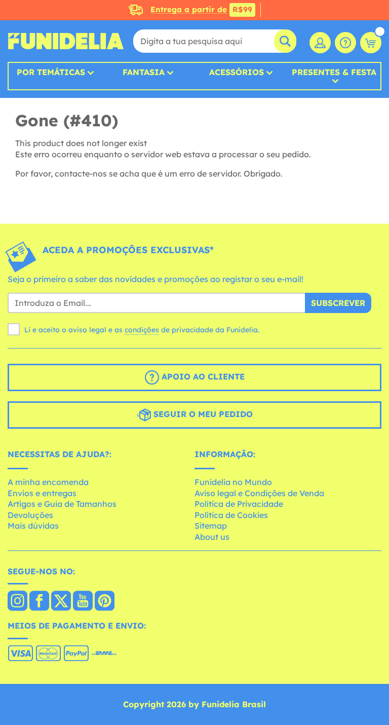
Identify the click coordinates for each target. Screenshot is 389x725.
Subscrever (338, 303)
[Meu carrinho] (370, 42)
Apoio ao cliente (202, 377)
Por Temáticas (51, 72)
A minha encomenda (48, 482)
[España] (17, 602)
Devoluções (30, 515)
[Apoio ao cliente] (345, 42)
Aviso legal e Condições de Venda (259, 493)
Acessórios (236, 72)
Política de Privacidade (238, 504)
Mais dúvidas (33, 526)
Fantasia (144, 72)
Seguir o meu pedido (202, 414)
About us (211, 537)
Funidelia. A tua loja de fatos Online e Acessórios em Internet (66, 41)
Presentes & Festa (334, 72)
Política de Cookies (231, 515)
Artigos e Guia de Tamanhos (62, 504)
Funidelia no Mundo (233, 482)
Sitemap (210, 526)
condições (142, 329)
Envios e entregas (42, 493)
